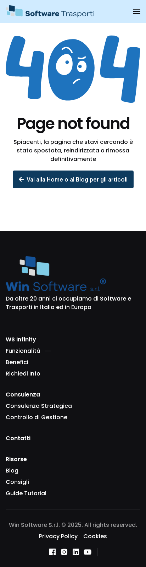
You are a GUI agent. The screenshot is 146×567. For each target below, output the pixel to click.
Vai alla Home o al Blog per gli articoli (77, 179)
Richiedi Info (23, 373)
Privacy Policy (58, 536)
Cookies (95, 536)
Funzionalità (23, 351)
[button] (136, 11)
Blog (12, 470)
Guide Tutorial (26, 493)
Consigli (17, 482)
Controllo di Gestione (36, 417)
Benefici (17, 362)
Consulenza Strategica (39, 406)
